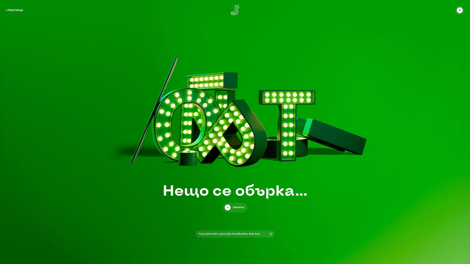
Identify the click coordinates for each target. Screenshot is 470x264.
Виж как (254, 234)
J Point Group (14, 10)
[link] (235, 207)
